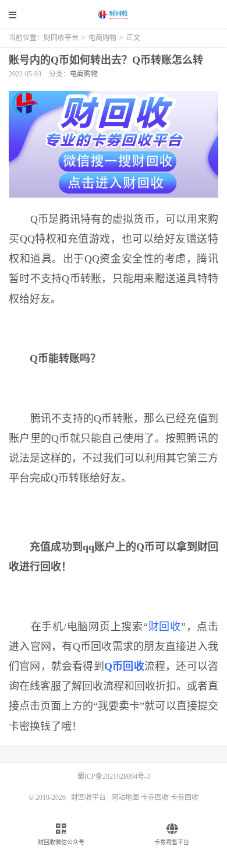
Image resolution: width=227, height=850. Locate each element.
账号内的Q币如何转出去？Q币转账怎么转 (106, 60)
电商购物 (102, 38)
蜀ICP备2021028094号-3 (113, 776)
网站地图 (125, 797)
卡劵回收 (155, 797)
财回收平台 (113, 14)
